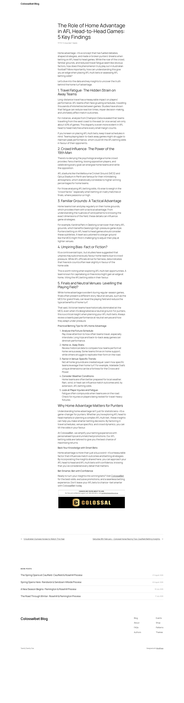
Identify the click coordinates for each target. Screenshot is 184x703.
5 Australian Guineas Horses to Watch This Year (44, 539)
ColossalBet (117, 475)
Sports (75, 43)
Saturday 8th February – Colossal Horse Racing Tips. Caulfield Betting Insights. (126, 539)
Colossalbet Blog (30, 3)
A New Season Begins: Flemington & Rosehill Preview (48, 589)
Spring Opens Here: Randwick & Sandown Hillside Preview (51, 582)
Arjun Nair (68, 43)
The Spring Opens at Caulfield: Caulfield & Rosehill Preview (51, 575)
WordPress (159, 648)
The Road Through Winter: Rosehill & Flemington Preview (51, 596)
